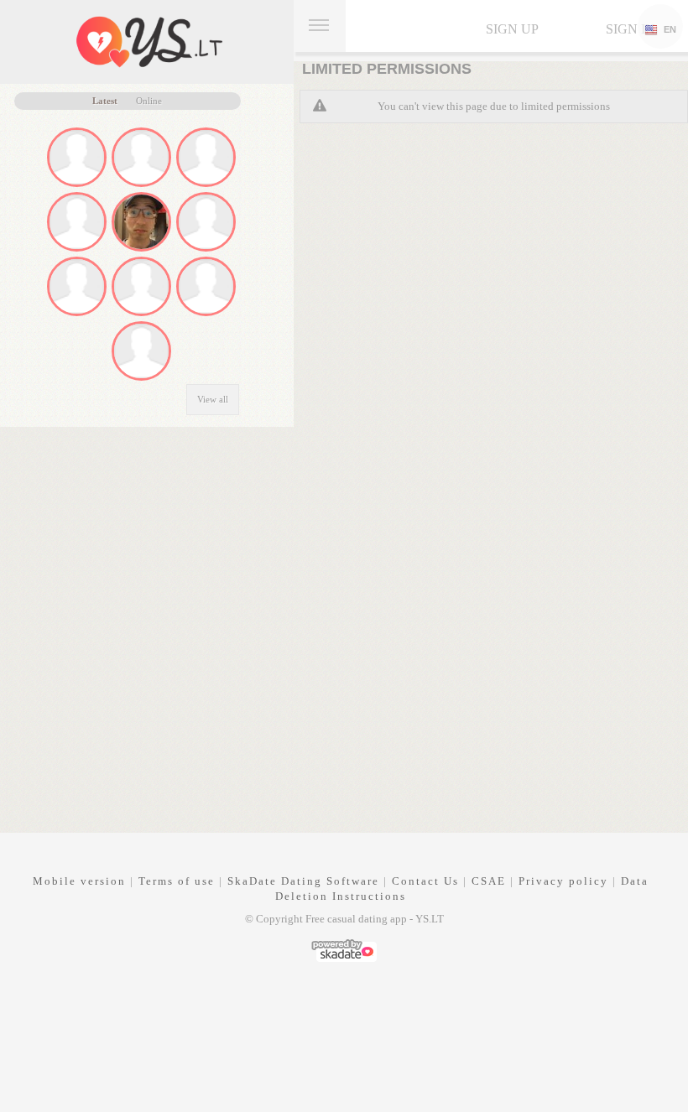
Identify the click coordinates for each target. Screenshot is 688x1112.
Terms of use (176, 881)
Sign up (512, 29)
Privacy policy (563, 881)
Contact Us (425, 881)
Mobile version (79, 881)
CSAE (489, 881)
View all (212, 399)
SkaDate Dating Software (303, 881)
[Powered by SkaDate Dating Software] (344, 949)
